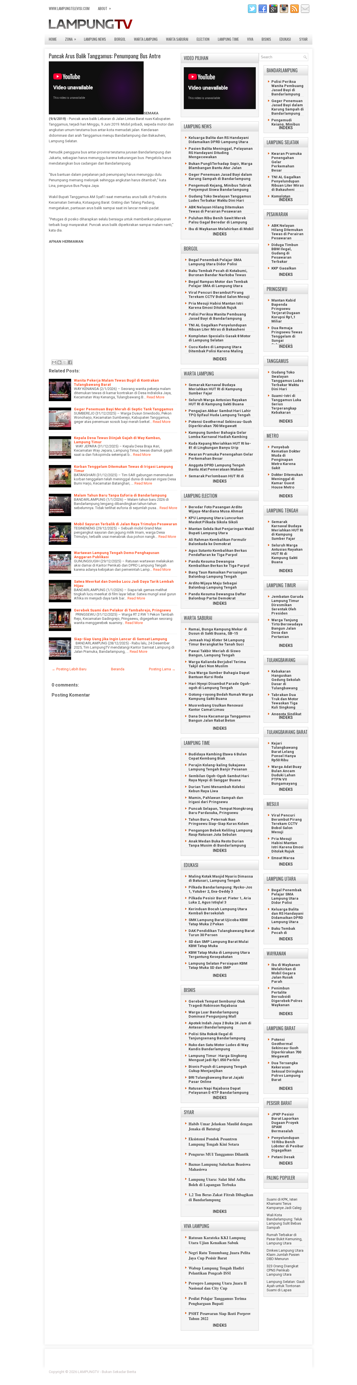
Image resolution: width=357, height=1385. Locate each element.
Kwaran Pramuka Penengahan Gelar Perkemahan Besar (221, 456)
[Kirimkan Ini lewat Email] (54, 362)
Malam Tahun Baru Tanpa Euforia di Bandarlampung (120, 495)
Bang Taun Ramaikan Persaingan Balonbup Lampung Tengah (218, 574)
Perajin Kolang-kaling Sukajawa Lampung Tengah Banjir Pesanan (218, 767)
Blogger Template (273, 1371)
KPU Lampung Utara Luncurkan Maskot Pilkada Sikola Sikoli (216, 520)
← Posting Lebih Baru (69, 669)
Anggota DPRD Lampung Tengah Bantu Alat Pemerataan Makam (217, 467)
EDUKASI (285, 39)
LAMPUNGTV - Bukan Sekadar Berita (107, 1372)
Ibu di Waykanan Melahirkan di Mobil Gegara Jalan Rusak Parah (221, 231)
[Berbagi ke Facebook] (70, 362)
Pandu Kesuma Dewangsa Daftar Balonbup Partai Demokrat (217, 596)
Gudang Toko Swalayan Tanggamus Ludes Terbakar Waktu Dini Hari (220, 198)
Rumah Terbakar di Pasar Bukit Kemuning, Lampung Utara (284, 1239)
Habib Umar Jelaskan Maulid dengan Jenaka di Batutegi (220, 1126)
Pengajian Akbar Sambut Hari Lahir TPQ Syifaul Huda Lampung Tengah (220, 413)
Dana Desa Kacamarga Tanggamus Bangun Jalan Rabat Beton (219, 718)
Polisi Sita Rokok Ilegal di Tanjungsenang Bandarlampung (217, 1036)
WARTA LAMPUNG (146, 39)
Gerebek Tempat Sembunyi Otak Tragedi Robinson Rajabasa (217, 1003)
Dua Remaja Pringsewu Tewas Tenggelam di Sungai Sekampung (286, 336)
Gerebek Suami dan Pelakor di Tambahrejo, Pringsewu (122, 610)
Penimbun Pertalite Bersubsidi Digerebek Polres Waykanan (286, 996)
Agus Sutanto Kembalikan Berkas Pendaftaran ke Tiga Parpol (218, 552)
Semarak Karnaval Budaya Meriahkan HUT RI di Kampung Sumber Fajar (215, 389)
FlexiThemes (247, 1371)
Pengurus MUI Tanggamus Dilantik (219, 1154)
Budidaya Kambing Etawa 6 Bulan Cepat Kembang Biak (218, 756)
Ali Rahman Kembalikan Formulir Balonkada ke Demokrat (218, 542)
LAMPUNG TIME (228, 39)
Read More (155, 397)
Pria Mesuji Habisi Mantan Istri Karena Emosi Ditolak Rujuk (216, 305)
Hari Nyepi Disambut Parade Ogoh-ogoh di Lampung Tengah (220, 685)
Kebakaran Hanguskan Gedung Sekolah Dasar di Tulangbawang (285, 679)
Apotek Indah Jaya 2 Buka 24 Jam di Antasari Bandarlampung (220, 1025)
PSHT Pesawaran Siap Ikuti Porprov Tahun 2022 (220, 1316)
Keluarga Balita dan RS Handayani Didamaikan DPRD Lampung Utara (219, 140)
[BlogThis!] (59, 362)
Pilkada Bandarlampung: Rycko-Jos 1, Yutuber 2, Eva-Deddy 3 (220, 889)
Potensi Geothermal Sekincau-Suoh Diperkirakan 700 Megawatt (220, 424)
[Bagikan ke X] (64, 362)
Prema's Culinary (236, 1375)
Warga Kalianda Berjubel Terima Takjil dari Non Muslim (217, 664)
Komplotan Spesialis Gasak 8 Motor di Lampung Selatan (220, 338)
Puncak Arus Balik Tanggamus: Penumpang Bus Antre (105, 56)
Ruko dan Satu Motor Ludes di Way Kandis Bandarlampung (219, 1047)
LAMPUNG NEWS (95, 39)
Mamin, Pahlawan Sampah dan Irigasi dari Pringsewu (216, 800)
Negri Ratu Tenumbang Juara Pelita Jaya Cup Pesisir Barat (219, 1255)
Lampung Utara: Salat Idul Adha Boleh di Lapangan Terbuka (217, 1181)
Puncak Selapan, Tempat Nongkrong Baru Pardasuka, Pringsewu (221, 810)
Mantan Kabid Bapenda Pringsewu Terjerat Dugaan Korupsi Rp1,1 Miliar (285, 310)
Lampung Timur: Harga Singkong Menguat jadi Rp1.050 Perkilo (218, 1058)
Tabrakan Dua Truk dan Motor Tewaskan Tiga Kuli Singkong (284, 701)
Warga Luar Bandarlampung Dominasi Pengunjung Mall (213, 1014)
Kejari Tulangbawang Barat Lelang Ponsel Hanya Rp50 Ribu (284, 751)
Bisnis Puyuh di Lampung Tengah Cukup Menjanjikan (218, 1068)
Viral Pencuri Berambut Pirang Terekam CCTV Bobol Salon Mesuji (219, 294)
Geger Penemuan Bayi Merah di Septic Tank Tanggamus (123, 409)
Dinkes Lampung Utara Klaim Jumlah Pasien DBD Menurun (285, 1254)
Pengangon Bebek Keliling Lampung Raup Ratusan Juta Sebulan (220, 832)
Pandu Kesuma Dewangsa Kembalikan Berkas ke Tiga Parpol (219, 563)
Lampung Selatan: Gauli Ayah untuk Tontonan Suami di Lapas (286, 1286)
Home (53, 39)
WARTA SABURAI (177, 39)
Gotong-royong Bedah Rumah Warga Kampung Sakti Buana (221, 696)
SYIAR (303, 39)
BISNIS (266, 39)
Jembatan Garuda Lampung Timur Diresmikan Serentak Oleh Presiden (287, 604)
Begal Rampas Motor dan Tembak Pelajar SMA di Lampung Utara (218, 284)
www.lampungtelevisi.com (69, 8)
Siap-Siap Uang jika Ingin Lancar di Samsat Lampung (120, 639)
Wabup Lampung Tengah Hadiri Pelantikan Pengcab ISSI (216, 1270)
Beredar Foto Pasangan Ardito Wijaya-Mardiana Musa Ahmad (216, 509)
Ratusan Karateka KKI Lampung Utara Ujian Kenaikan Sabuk (217, 1240)
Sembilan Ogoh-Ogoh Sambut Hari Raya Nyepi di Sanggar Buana (219, 778)
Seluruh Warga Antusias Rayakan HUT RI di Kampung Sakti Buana (218, 402)
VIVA (250, 39)
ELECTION (203, 39)
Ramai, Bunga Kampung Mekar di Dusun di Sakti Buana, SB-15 (218, 631)
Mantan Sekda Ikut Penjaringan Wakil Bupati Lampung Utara (221, 531)
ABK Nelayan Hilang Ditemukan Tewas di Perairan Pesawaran (216, 209)
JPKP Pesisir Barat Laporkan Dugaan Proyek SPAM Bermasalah (285, 1122)
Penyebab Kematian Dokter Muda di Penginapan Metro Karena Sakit (286, 457)
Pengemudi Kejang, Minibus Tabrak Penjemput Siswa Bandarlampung (220, 187)
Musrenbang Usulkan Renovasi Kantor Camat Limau (216, 707)
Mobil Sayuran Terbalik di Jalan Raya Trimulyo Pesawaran (125, 524)
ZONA (70, 39)
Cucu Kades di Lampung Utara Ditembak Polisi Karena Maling (216, 349)
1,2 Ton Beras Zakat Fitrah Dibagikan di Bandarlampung (221, 1197)
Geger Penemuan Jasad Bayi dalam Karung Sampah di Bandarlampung (220, 176)
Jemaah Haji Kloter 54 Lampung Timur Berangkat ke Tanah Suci (217, 642)
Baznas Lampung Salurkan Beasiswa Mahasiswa (219, 1166)
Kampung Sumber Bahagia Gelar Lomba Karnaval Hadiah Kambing (218, 434)
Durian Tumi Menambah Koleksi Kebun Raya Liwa (217, 789)
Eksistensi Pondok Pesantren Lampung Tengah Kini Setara (214, 1141)
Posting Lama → (162, 669)
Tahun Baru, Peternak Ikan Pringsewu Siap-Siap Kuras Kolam (219, 821)
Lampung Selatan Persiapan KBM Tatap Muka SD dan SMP (218, 965)
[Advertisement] (111, 304)
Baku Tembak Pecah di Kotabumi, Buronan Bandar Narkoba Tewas (218, 273)
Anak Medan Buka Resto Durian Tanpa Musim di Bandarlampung (217, 843)
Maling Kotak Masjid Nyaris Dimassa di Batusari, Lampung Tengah (221, 878)
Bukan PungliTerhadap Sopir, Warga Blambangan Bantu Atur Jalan (220, 166)
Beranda (117, 669)
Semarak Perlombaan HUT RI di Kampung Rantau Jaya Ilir (216, 478)
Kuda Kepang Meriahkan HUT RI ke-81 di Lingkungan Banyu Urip (220, 445)
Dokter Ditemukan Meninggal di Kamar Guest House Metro (287, 481)
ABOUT (104, 8)
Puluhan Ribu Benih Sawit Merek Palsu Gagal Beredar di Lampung (218, 220)
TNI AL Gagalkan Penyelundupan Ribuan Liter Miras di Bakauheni (218, 327)
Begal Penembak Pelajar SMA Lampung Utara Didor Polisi (215, 262)
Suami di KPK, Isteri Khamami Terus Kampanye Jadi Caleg (284, 1203)
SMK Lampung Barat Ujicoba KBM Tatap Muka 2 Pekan (218, 922)
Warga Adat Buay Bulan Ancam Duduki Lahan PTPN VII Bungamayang (286, 775)
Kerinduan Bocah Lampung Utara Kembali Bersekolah (218, 911)
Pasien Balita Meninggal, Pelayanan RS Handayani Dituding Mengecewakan (221, 152)
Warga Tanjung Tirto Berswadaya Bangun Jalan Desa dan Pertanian (287, 628)
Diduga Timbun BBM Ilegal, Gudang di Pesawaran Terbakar (284, 253)
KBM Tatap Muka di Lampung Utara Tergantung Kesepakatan (219, 954)
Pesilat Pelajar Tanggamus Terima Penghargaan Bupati (217, 1300)
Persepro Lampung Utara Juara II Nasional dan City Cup (218, 1285)
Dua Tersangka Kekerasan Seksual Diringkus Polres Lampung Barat (287, 1071)
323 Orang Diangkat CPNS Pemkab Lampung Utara (282, 1270)
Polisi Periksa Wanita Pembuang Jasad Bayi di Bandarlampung (217, 316)
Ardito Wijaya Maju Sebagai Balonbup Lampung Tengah (213, 585)
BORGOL (120, 39)
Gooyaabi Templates (291, 1375)
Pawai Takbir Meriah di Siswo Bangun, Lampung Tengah (214, 653)
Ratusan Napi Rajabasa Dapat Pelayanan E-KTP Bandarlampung (219, 1090)
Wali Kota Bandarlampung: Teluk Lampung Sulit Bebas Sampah (284, 1221)
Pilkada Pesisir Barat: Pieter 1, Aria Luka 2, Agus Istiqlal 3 (220, 900)
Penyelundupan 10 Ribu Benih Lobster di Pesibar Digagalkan (287, 1144)
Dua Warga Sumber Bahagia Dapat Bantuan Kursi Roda (219, 675)
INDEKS (220, 234)
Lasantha (300, 1371)
